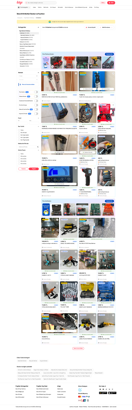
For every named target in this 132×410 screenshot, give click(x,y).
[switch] (36, 92)
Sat (112, 2)
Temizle (23, 169)
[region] (78, 62)
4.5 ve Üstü (23, 163)
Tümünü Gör (109, 54)
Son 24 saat (24, 132)
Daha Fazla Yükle (78, 348)
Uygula (34, 169)
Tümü (22, 130)
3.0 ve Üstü (23, 156)
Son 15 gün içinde (25, 140)
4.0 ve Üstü (23, 161)
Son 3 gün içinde (25, 135)
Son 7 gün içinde (25, 137)
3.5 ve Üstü (23, 158)
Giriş (103, 2)
